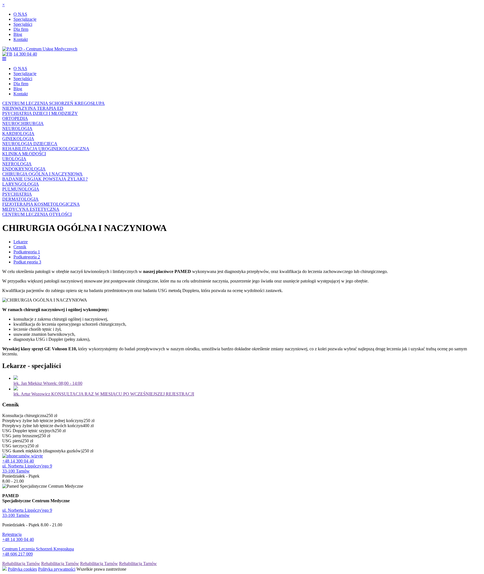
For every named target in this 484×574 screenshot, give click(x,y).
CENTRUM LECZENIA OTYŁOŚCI (37, 214)
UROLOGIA (14, 158)
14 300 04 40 (25, 54)
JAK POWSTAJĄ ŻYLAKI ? (60, 179)
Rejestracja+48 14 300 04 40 (18, 537)
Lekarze (20, 241)
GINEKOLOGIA (18, 138)
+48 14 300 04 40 (18, 461)
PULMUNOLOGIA (20, 189)
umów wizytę (31, 455)
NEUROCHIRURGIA (23, 123)
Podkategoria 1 (26, 251)
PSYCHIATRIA (17, 194)
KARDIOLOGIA (18, 133)
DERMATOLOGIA (20, 199)
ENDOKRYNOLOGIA (24, 168)
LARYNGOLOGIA (20, 184)
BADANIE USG (17, 179)
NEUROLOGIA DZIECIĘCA (29, 143)
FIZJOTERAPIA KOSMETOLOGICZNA (41, 204)
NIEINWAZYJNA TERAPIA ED (32, 108)
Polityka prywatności (56, 569)
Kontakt (20, 39)
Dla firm (20, 29)
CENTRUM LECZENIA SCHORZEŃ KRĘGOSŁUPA (53, 103)
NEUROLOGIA (17, 128)
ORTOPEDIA (15, 118)
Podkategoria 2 (26, 256)
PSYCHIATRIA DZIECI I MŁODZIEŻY (40, 113)
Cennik (19, 246)
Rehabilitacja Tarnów (21, 563)
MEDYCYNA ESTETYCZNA (30, 209)
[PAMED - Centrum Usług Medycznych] (39, 49)
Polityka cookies (22, 569)
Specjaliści (22, 24)
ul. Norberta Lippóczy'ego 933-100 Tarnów (27, 468)
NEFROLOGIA (17, 163)
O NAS (20, 14)
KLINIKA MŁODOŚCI (24, 153)
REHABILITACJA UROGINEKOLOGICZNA (45, 148)
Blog (17, 34)
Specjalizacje (24, 19)
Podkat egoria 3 (27, 262)
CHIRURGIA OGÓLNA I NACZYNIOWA (42, 174)
